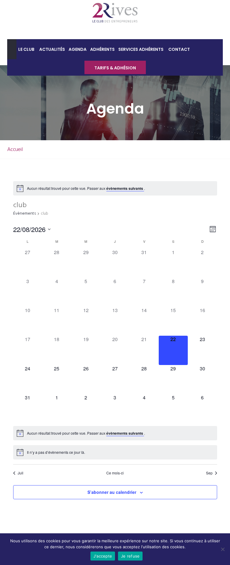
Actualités (52, 49)
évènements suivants (125, 188)
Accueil (15, 149)
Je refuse (130, 556)
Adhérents (102, 49)
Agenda (78, 49)
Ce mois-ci (115, 473)
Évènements (24, 214)
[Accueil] (11, 49)
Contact (179, 49)
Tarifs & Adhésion (115, 68)
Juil (20, 473)
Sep (209, 473)
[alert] (86, 188)
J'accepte (102, 556)
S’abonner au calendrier (111, 492)
